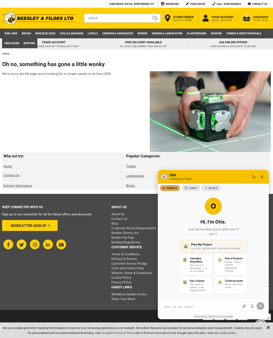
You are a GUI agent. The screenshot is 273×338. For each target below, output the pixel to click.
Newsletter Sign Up (28, 226)
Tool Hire (10, 33)
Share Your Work (123, 299)
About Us (118, 214)
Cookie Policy (121, 278)
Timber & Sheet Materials (243, 33)
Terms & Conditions (125, 254)
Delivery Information (17, 186)
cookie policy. (228, 333)
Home (7, 166)
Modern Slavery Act (125, 233)
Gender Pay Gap (122, 237)
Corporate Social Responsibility (133, 228)
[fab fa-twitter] (21, 244)
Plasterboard (196, 33)
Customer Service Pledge (129, 263)
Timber (131, 166)
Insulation (11, 43)
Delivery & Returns (124, 259)
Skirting (29, 43)
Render (142, 33)
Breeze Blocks (45, 33)
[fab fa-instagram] (35, 244)
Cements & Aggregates (117, 33)
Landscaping (135, 176)
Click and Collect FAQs (127, 268)
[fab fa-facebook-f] (8, 244)
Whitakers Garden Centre (129, 294)
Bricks (26, 33)
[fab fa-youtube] (61, 244)
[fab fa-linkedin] (48, 244)
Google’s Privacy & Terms (118, 333)
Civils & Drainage (71, 33)
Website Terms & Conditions (131, 273)
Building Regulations (125, 242)
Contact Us (11, 175)
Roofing (216, 33)
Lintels (93, 33)
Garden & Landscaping (167, 33)
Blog (114, 223)
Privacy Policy (121, 282)
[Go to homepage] (39, 18)
